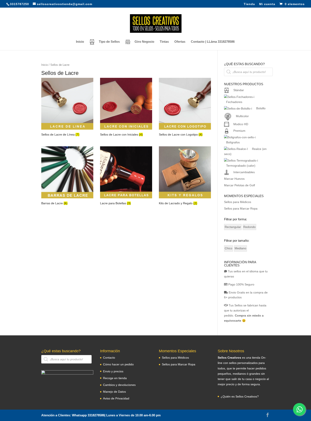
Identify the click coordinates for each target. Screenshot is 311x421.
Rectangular (233, 227)
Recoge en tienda (115, 378)
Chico (228, 248)
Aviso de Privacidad (116, 398)
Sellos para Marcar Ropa (240, 208)
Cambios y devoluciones (119, 385)
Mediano (240, 248)
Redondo (249, 227)
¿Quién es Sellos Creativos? (240, 396)
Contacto (109, 357)
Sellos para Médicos (237, 202)
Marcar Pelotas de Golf (239, 185)
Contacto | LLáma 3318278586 (213, 41)
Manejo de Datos (114, 391)
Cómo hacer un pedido (118, 364)
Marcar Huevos (234, 178)
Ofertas (179, 41)
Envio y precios (113, 371)
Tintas (164, 41)
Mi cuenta (267, 4)
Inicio (80, 41)
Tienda (249, 4)
